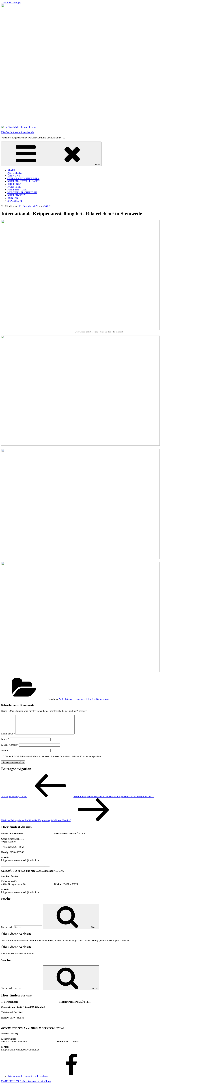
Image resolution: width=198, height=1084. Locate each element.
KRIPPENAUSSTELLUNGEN (23, 181)
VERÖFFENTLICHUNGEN (22, 192)
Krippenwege (103, 699)
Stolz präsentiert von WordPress (35, 1081)
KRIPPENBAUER (17, 189)
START (11, 170)
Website (5, 750)
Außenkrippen (65, 699)
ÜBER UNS (13, 175)
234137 (46, 206)
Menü (97, 164)
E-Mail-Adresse (10, 744)
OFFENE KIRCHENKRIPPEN (23, 178)
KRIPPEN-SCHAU (17, 195)
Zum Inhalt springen (11, 2)
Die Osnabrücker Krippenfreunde (17, 132)
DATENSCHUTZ (10, 1081)
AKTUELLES (14, 173)
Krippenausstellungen (84, 699)
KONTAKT (13, 198)
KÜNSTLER (14, 186)
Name (5, 739)
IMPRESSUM (14, 200)
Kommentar (8, 733)
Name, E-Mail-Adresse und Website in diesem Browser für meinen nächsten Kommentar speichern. (53, 756)
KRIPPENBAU (15, 184)
